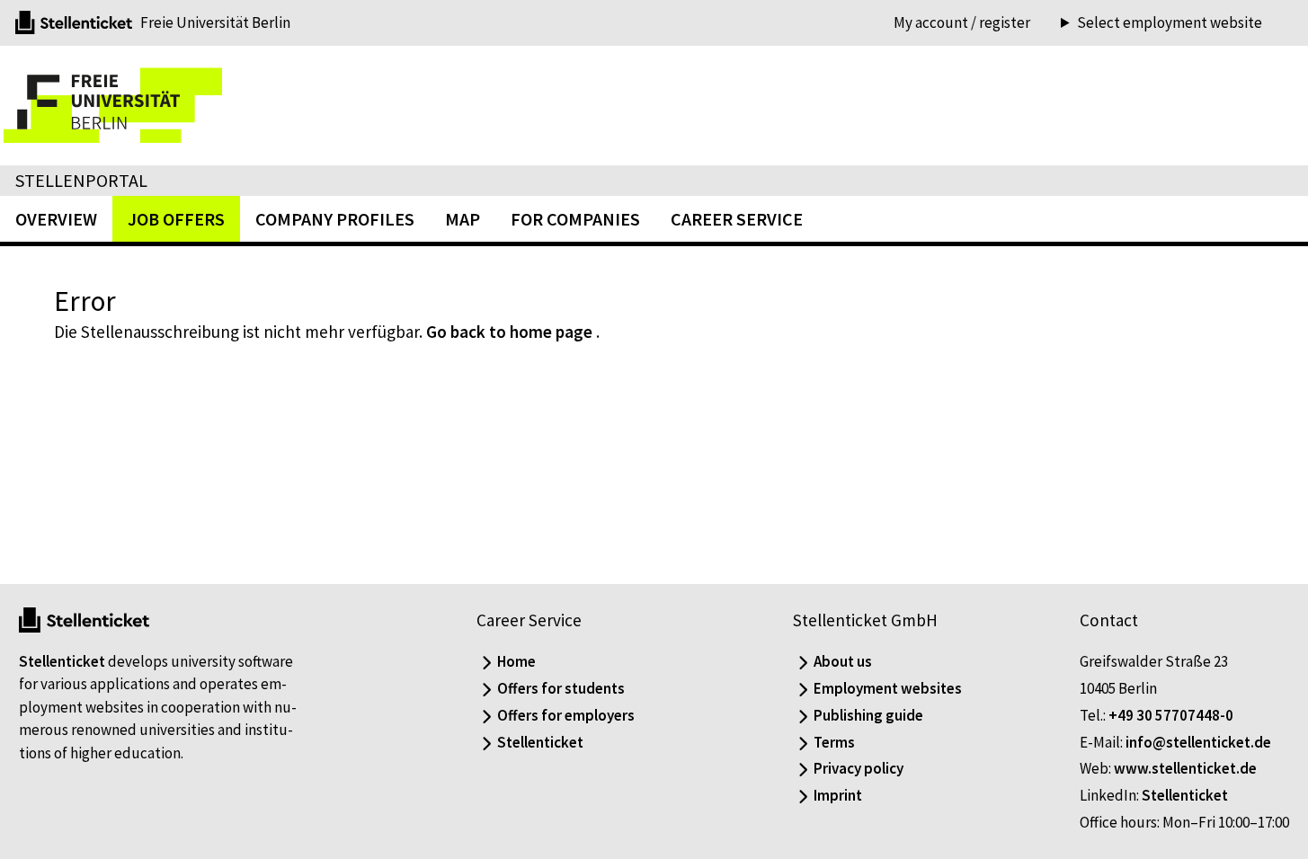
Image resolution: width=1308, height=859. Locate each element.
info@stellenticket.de (1198, 742)
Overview (56, 219)
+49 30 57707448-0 (1170, 715)
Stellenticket (62, 661)
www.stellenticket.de (1185, 768)
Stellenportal (81, 180)
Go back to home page (509, 331)
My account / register (962, 22)
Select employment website (1169, 23)
